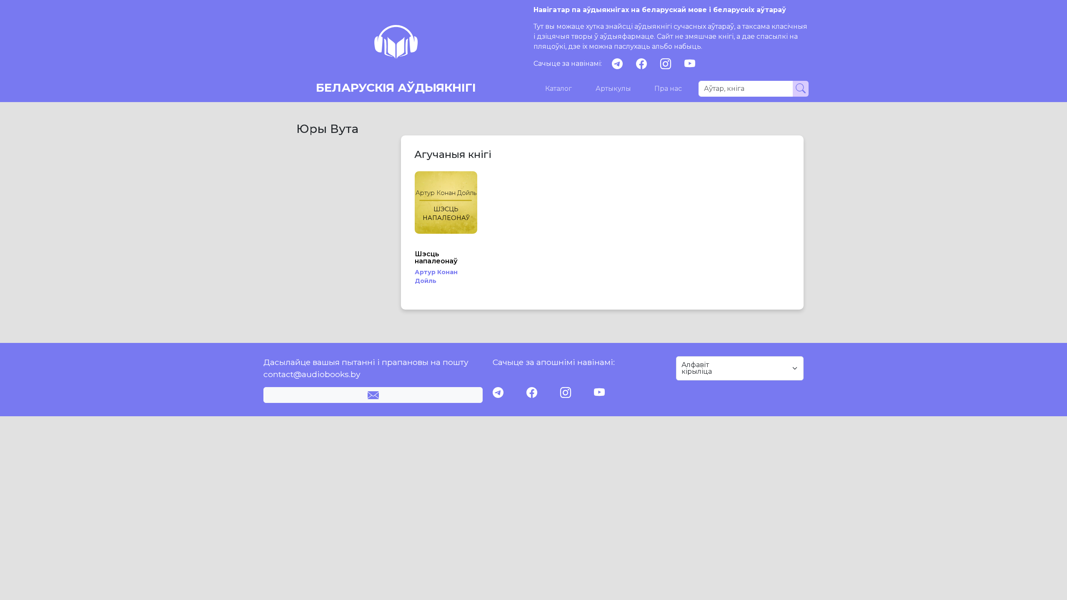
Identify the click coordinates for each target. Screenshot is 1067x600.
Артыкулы (613, 88)
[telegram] (617, 64)
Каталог (558, 88)
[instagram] (665, 64)
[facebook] (641, 64)
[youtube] (689, 64)
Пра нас (668, 88)
